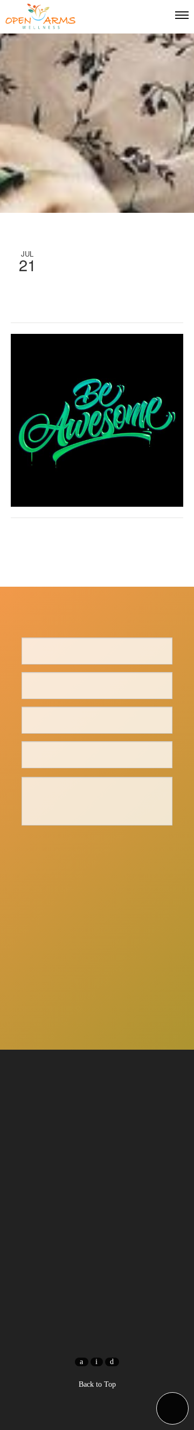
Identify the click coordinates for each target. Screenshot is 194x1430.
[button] (172, 1408)
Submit (97, 847)
